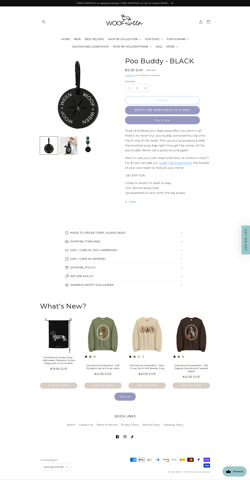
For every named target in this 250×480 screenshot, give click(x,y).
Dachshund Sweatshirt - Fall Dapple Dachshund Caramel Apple (191, 368)
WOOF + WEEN (183, 472)
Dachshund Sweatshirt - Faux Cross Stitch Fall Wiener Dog (147, 367)
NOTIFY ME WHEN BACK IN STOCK (162, 110)
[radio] (86, 357)
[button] (43, 22)
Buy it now (162, 120)
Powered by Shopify (200, 472)
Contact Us (86, 424)
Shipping (130, 75)
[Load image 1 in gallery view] (49, 145)
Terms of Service (107, 424)
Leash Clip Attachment (175, 163)
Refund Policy (151, 424)
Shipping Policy (173, 424)
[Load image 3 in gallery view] (88, 145)
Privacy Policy (130, 424)
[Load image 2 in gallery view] (68, 145)
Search (71, 424)
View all (125, 396)
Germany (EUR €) (54, 467)
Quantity (130, 81)
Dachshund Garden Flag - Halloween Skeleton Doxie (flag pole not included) (59, 360)
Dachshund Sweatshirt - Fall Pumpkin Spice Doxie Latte (102, 367)
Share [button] (132, 201)
